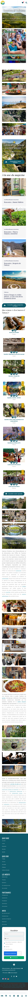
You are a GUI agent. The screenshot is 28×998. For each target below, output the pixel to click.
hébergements (22, 802)
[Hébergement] (14, 76)
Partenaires (6, 892)
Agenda (7, 946)
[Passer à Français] (3, 978)
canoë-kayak (5, 578)
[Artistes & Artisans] (14, 606)
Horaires (6, 972)
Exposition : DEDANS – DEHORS (14, 397)
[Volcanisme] (14, 543)
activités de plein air (15, 784)
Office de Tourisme (21, 18)
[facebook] (11, 976)
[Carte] (14, 745)
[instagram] (14, 976)
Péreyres (13, 986)
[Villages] (14, 503)
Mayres (24, 984)
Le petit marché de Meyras (14, 486)
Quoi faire (5, 838)
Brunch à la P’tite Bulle (14, 332)
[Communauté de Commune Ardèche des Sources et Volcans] (14, 770)
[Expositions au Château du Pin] (14, 433)
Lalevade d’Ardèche (15, 984)
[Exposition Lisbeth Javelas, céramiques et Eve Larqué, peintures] (14, 410)
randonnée (18, 570)
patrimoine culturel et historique (10, 789)
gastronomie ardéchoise (16, 791)
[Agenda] (14, 129)
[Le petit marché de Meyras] (14, 477)
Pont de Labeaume (19, 986)
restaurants (6, 804)
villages (24, 586)
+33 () (16, 968)
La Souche (20, 984)
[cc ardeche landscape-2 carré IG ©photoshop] (14, 271)
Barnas (23, 983)
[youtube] (16, 976)
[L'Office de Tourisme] (14, 731)
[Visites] (14, 516)
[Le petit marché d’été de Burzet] (14, 455)
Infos (4, 911)
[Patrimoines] (14, 116)
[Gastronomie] (14, 89)
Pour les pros (9, 949)
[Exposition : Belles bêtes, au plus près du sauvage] (14, 345)
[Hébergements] (2, 996)
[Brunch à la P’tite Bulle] (14, 323)
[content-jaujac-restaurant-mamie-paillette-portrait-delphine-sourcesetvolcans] (14, 178)
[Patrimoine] (14, 996)
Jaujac (10, 984)
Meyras (1, 986)
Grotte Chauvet (22, 701)
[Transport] (14, 758)
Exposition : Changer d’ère (14, 376)
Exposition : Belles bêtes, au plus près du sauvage (14, 354)
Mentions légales (13, 972)
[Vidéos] (14, 673)
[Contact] (14, 659)
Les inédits (6, 874)
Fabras (7, 984)
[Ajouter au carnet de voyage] (13, 330)
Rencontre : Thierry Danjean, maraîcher (11, 233)
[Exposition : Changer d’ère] (14, 367)
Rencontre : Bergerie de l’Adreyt (12, 264)
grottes (4, 698)
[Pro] (14, 633)
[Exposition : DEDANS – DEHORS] (14, 388)
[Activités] (14, 102)
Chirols (4, 984)
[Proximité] (14, 619)
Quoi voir (5, 856)
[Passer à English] (5, 978)
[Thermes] (14, 529)
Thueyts (21, 987)
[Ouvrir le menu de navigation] (26, 996)
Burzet (1, 984)
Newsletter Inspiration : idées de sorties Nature (14, 943)
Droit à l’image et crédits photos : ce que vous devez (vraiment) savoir (13, 296)
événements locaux (17, 793)
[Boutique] (14, 646)
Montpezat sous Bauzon (8, 986)
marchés (8, 592)
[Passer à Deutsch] (8, 978)
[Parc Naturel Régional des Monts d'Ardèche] (14, 825)
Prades (24, 986)
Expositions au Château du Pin (14, 442)
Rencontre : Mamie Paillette (13, 202)
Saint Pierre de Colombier (15, 987)
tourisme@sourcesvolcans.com (8, 970)
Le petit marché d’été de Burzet (14, 464)
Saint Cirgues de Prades (7, 987)
